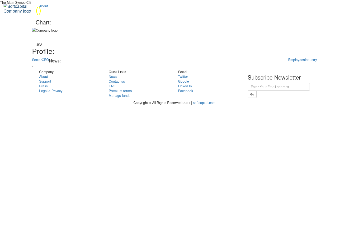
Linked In (185, 86)
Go (252, 94)
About (43, 6)
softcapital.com (204, 102)
